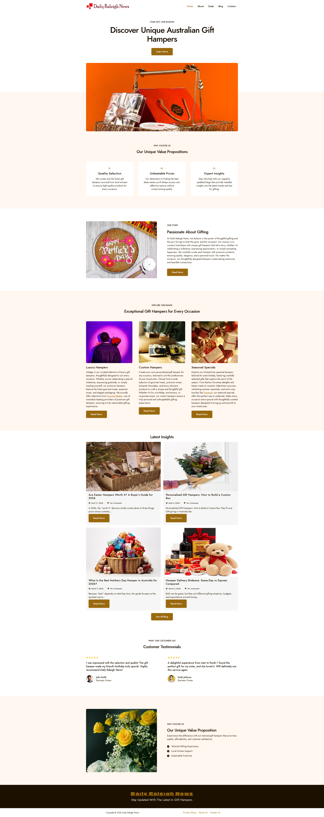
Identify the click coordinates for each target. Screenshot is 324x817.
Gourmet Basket (114, 396)
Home (190, 6)
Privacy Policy (189, 812)
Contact (232, 6)
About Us (203, 812)
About (201, 6)
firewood (208, 392)
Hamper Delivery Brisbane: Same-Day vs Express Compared (196, 582)
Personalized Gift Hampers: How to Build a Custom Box (198, 496)
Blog (220, 6)
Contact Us (215, 812)
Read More (99, 518)
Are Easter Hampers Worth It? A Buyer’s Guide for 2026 (121, 496)
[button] (162, 616)
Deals (211, 6)
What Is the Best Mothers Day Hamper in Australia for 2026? (123, 582)
